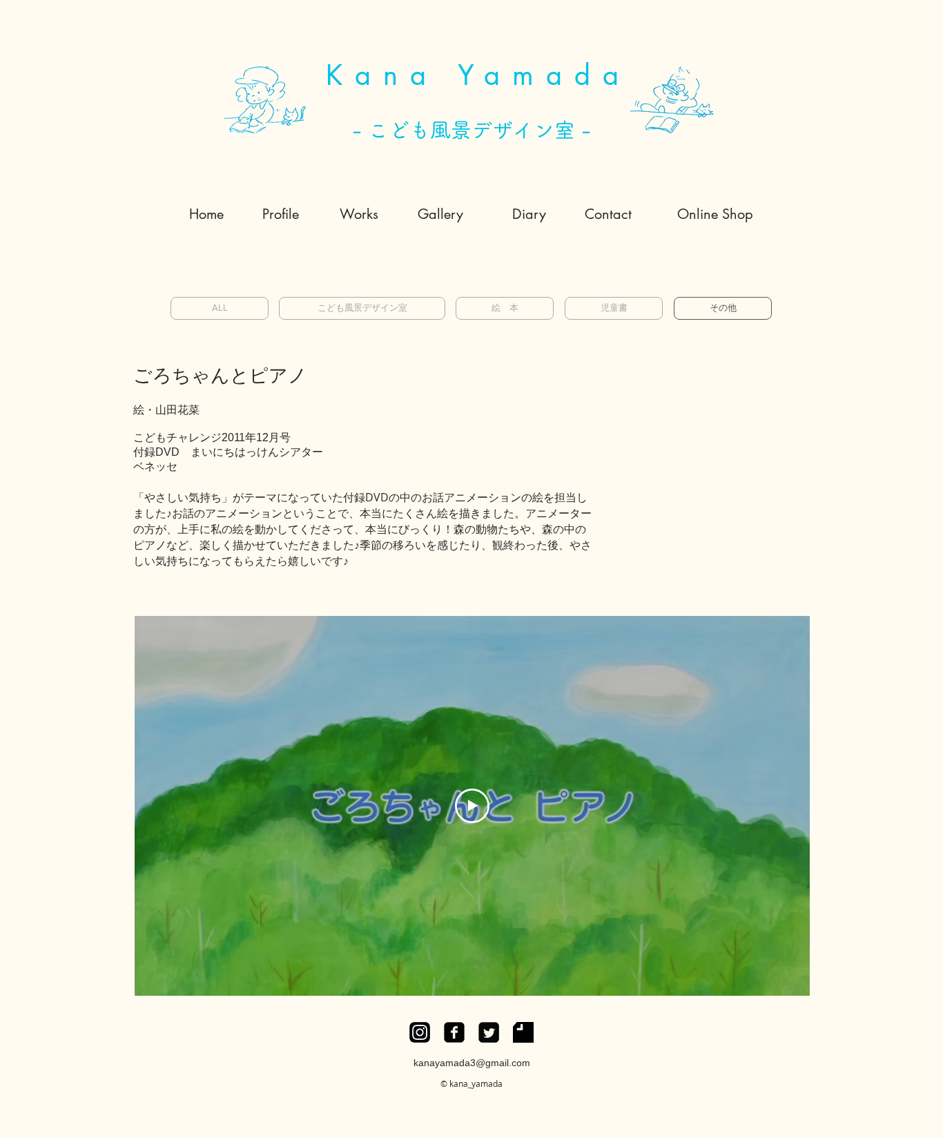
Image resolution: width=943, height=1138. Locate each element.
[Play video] (472, 806)
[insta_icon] (419, 1032)
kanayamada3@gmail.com (472, 1062)
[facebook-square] (454, 1032)
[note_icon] (523, 1032)
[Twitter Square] (488, 1032)
